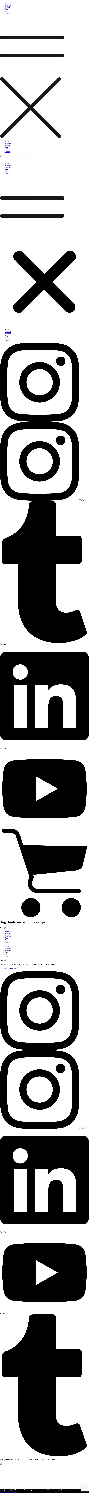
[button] (44, 77)
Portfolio (8, 7)
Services (8, 5)
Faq (6, 11)
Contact (7, 13)
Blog (6, 9)
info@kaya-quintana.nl (10, 968)
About (7, 3)
